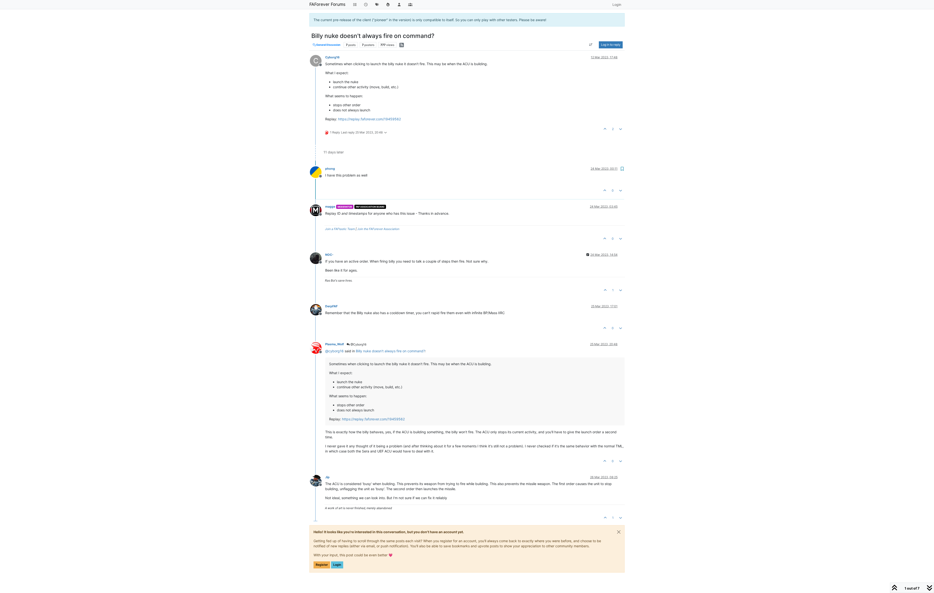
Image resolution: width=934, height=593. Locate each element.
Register (322, 564)
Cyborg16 (332, 57)
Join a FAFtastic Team (340, 229)
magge (330, 206)
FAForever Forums (327, 4)
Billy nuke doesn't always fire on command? (390, 351)
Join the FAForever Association (378, 229)
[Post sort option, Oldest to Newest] (591, 44)
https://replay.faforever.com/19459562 (369, 119)
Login (337, 564)
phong (330, 168)
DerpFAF (331, 306)
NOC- (329, 255)
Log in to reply (610, 44)
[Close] (618, 532)
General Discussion (328, 44)
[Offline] (317, 172)
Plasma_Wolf (334, 344)
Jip (327, 477)
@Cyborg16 (358, 344)
